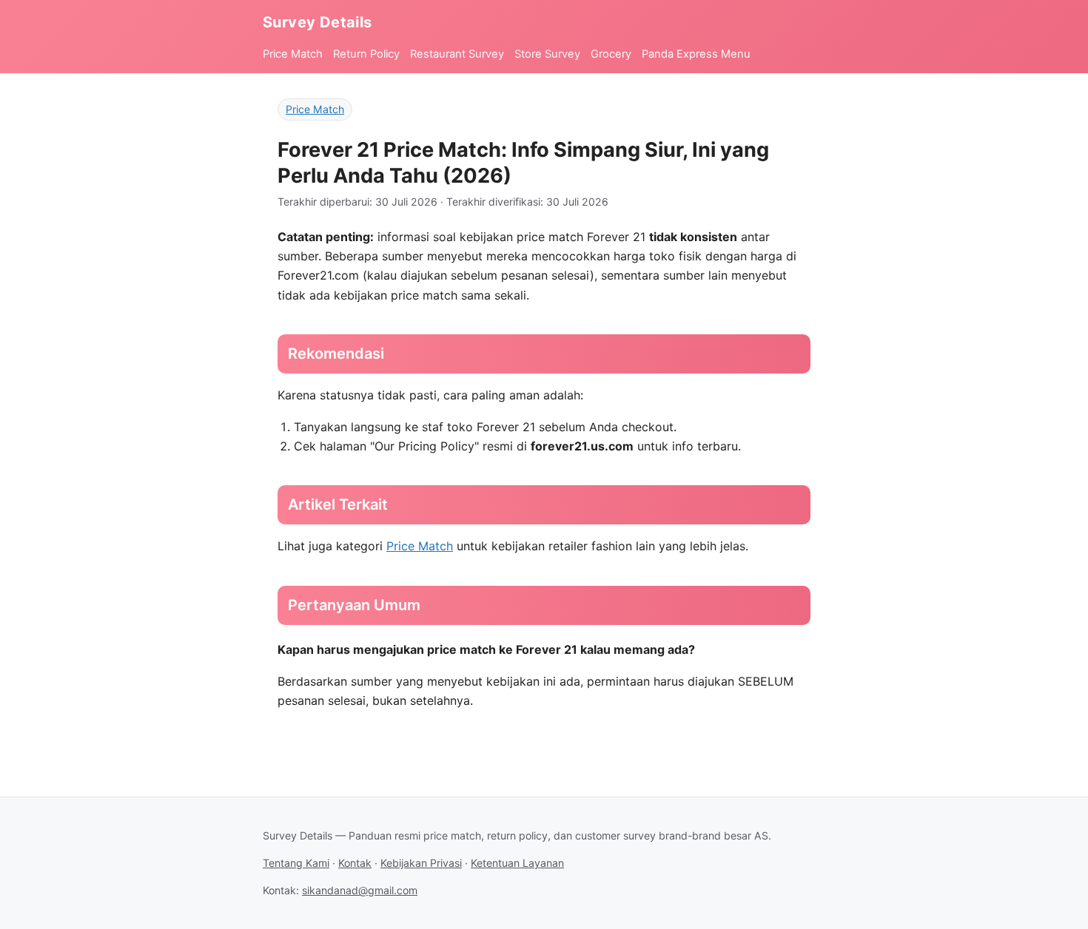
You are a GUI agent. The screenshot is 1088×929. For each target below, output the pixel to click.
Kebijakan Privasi (421, 863)
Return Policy (366, 54)
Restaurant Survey (457, 54)
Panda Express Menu (696, 54)
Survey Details (317, 22)
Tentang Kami (296, 863)
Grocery (611, 54)
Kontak (355, 863)
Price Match (293, 54)
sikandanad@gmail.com (359, 890)
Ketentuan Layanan (517, 863)
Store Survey (547, 54)
